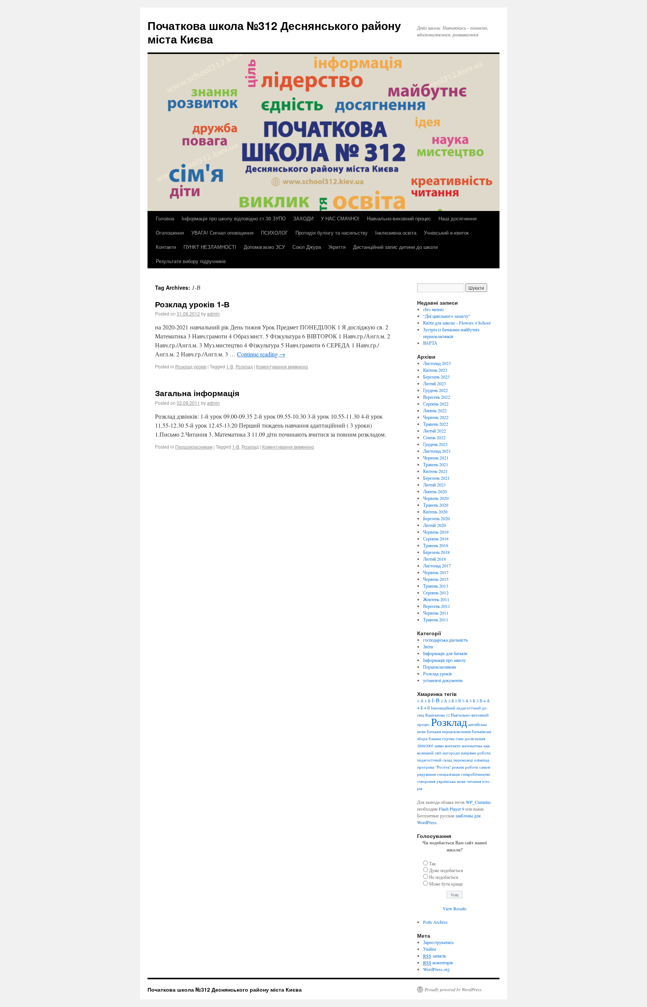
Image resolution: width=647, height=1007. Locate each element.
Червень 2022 (436, 417)
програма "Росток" (434, 767)
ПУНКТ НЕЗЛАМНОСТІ (209, 246)
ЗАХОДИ (303, 218)
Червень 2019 (436, 532)
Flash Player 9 (451, 809)
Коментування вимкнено (282, 366)
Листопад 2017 (437, 566)
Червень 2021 (436, 458)
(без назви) (433, 309)
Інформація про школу (444, 660)
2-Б (451, 700)
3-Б (472, 700)
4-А (486, 700)
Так (432, 863)
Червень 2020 (436, 498)
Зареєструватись (438, 942)
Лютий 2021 (434, 485)
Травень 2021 (435, 464)
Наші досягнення (457, 218)
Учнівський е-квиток (446, 232)
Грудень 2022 (435, 390)
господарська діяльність (445, 640)
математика (472, 745)
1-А (420, 700)
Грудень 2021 (435, 444)
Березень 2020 (436, 518)
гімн (460, 738)
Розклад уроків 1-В (192, 304)
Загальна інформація (197, 392)
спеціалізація (448, 774)
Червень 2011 (436, 613)
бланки (435, 738)
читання (474, 781)
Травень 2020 (435, 505)
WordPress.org (436, 969)
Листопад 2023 (437, 363)
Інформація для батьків (445, 653)
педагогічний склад (434, 760)
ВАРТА (430, 343)
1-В (229, 366)
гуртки (448, 738)
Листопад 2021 (437, 451)
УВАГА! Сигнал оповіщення (222, 232)
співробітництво (475, 774)
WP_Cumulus (478, 802)
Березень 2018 (436, 552)
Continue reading (261, 354)
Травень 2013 (435, 586)
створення (426, 781)
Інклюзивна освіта (395, 232)
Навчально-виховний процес (399, 218)
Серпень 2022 (436, 404)
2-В (458, 700)
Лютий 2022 (434, 431)
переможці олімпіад (471, 760)
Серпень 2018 (436, 539)
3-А (465, 700)
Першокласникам (193, 446)
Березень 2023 (436, 377)
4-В (427, 708)
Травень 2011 (435, 619)
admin (213, 313)
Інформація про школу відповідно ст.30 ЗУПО (234, 218)
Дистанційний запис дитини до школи (395, 246)
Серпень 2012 (436, 593)
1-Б (427, 700)
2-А (444, 700)
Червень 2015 (436, 579)
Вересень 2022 (436, 397)
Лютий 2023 (434, 383)
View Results (455, 908)
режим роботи (465, 767)
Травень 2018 (435, 545)
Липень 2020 (435, 491)
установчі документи (442, 680)
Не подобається (443, 877)
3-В (479, 700)
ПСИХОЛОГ (274, 232)
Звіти (428, 646)
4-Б (420, 708)
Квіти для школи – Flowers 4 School (456, 323)
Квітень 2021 (435, 471)
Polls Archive (435, 922)
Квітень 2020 (435, 512)
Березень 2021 (436, 478)
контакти (453, 745)
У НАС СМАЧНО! (340, 218)
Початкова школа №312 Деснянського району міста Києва (274, 32)
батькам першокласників (449, 731)
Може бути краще (446, 884)
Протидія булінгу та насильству (331, 232)
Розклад (244, 366)
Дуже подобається (446, 870)
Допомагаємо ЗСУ (264, 246)
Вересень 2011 (436, 606)
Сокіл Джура (306, 246)
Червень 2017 (436, 572)
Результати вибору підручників (191, 261)
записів (434, 956)
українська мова (451, 781)
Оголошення (170, 232)
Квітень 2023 (435, 370)
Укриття (337, 246)
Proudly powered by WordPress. (454, 989)
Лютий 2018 (434, 559)
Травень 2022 (435, 424)
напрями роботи (475, 753)
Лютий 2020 (434, 525)
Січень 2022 (434, 437)
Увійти (429, 949)
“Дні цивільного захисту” (446, 316)
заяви (439, 745)
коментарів (438, 962)
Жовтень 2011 (436, 599)
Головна (165, 218)
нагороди (451, 753)
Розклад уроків (190, 366)
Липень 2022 (435, 410)
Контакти (166, 246)
